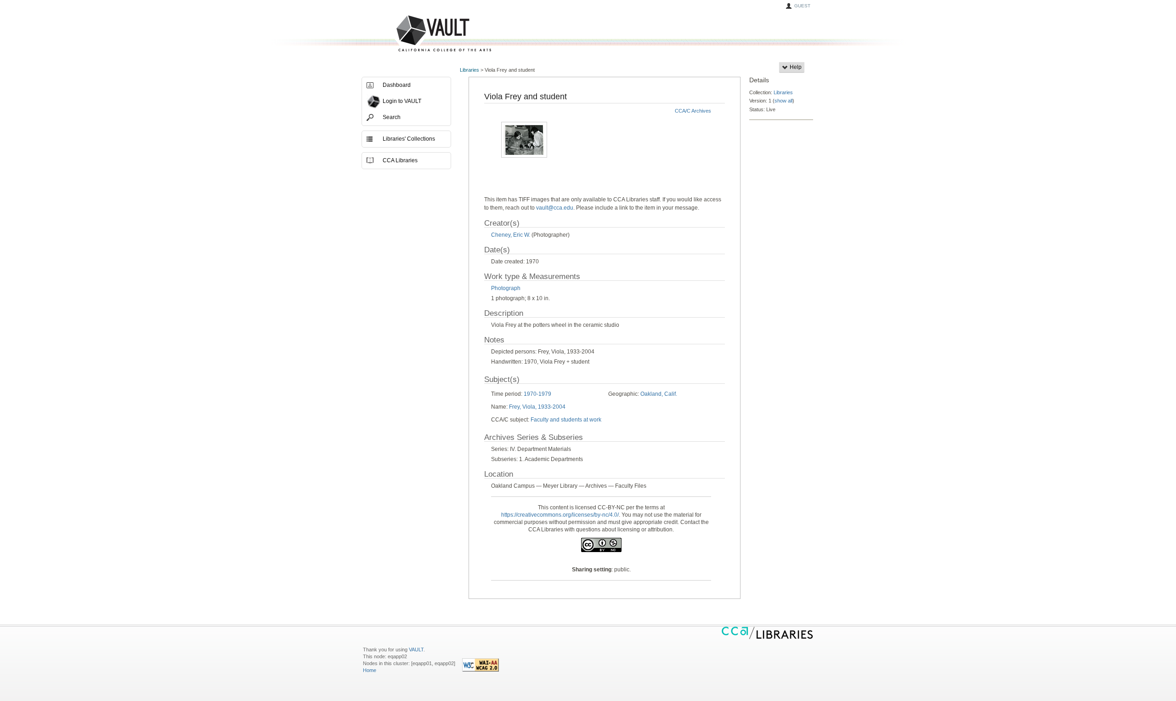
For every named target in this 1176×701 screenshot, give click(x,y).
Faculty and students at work (566, 419)
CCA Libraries (400, 160)
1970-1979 (537, 394)
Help (795, 67)
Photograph (505, 288)
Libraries (469, 70)
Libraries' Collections (409, 139)
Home (369, 670)
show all (783, 100)
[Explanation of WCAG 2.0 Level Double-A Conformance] (480, 670)
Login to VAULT (402, 101)
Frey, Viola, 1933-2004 (537, 407)
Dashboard (397, 85)
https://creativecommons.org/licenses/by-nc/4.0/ (560, 515)
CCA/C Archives (693, 111)
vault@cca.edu (554, 208)
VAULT (409, 34)
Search (392, 117)
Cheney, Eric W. (510, 235)
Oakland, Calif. (658, 394)
